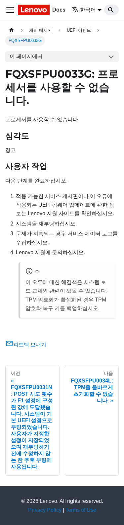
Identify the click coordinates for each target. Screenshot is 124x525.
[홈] (11, 30)
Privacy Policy (45, 510)
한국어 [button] (88, 10)
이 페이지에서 (26, 56)
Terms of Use (80, 510)
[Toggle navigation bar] (10, 10)
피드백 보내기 (29, 344)
